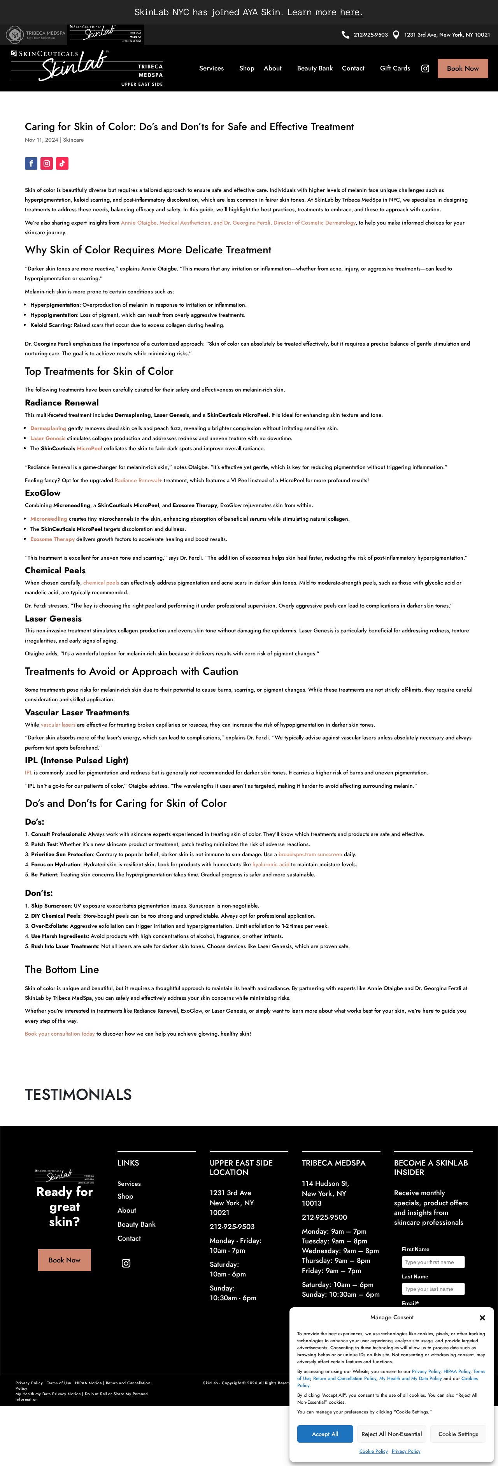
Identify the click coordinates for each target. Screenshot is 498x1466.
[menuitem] (215, 68)
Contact (129, 1238)
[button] (482, 1318)
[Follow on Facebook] (31, 163)
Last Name (415, 1276)
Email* (410, 1303)
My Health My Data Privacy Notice (48, 1394)
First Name (416, 1249)
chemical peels (101, 582)
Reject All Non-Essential (391, 1434)
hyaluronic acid (271, 864)
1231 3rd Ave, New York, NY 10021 (447, 35)
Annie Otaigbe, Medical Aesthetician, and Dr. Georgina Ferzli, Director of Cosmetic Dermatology (238, 222)
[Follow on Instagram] (46, 163)
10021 (220, 1213)
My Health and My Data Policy (410, 1378)
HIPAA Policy (457, 1371)
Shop (125, 1196)
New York (225, 1203)
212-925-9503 (371, 35)
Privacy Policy (426, 1371)
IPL (29, 772)
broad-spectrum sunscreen (310, 854)
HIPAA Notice (88, 1383)
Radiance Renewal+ (138, 480)
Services (129, 1183)
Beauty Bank (136, 1224)
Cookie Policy (373, 1451)
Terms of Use (59, 1383)
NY (249, 1203)
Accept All (325, 1434)
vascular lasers (58, 725)
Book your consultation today (60, 1034)
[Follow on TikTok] (62, 163)
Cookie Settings (458, 1434)
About (126, 1210)
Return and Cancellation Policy (344, 1378)
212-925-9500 (324, 1217)
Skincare (73, 140)
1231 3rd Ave (230, 1193)
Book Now (65, 1260)
